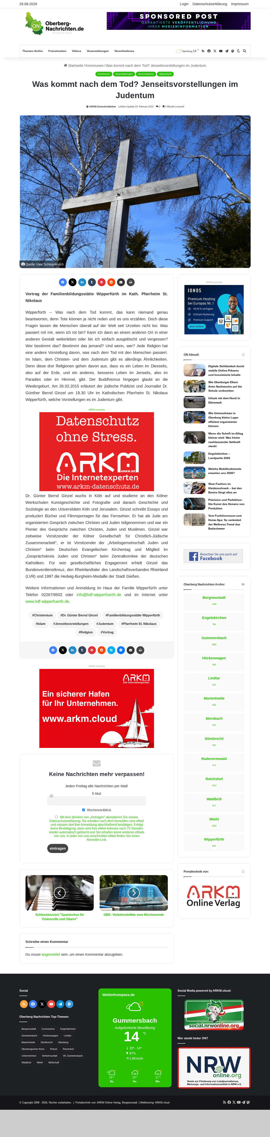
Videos (76, 51)
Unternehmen (29, 1055)
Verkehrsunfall (49, 1055)
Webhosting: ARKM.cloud (154, 1102)
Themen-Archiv (32, 51)
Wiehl (40, 1062)
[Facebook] (63, 282)
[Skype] (111, 650)
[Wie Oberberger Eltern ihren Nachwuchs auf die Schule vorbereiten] (194, 386)
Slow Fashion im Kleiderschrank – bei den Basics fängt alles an (225, 488)
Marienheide (28, 1042)
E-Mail (96, 793)
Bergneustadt (29, 1029)
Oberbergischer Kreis (33, 1049)
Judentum (105, 623)
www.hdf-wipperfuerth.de (47, 601)
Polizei (53, 1049)
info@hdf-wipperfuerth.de (99, 594)
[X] (72, 282)
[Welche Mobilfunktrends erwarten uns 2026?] (194, 473)
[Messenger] (121, 650)
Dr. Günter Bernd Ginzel (80, 615)
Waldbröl (26, 1062)
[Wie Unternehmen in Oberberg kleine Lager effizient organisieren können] (194, 417)
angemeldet (51, 954)
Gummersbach (29, 1035)
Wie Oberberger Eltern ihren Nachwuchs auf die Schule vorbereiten (225, 386)
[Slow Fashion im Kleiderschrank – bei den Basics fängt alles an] (194, 488)
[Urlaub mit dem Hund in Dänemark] (194, 402)
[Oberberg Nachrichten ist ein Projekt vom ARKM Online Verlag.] (213, 910)
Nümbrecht (47, 1042)
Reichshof (68, 1049)
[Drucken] (131, 282)
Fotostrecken (57, 51)
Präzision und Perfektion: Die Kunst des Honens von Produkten (226, 504)
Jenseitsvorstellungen (72, 623)
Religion (86, 632)
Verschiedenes (124, 51)
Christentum (43, 615)
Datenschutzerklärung (210, 4)
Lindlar (67, 1035)
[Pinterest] (102, 282)
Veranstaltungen (98, 51)
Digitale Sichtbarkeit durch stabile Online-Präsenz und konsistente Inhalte (226, 370)
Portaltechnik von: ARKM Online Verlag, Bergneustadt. (107, 1102)
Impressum (240, 4)
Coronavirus (48, 1029)
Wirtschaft (53, 1062)
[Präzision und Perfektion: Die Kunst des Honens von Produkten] (194, 504)
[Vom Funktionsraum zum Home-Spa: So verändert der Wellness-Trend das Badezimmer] (194, 519)
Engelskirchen (68, 1029)
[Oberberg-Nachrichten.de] (54, 23)
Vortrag (108, 632)
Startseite (75, 66)
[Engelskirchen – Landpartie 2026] (194, 457)
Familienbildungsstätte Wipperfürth (133, 615)
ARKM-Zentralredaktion (102, 106)
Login (184, 4)
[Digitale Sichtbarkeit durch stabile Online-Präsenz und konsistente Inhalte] (194, 370)
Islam (41, 623)
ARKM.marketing (97, 409)
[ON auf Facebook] (213, 562)
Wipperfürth (165, 74)
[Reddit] (111, 282)
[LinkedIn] (82, 282)
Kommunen (94, 66)
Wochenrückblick (98, 810)
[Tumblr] (92, 282)
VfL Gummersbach (73, 1055)
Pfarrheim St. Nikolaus (140, 623)
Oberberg (63, 1042)
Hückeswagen (50, 1035)
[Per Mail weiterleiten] (121, 282)
